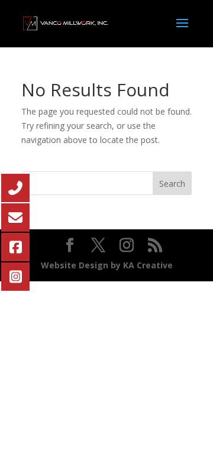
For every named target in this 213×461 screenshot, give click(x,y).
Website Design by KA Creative (107, 265)
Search (172, 183)
